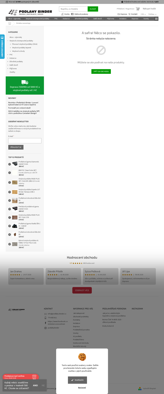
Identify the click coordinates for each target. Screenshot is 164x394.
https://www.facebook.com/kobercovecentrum (58, 322)
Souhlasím (79, 380)
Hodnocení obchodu (82, 257)
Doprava (124, 14)
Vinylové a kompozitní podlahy (21, 41)
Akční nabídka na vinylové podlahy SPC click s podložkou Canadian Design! (24, 112)
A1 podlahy (77, 336)
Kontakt (134, 14)
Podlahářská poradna (81, 330)
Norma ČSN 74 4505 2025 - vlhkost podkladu (112, 321)
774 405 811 (52, 317)
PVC (11, 54)
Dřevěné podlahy (16, 61)
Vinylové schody (18, 51)
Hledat (93, 9)
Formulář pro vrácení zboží (19, 108)
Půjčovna (13, 68)
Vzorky (67, 14)
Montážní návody (79, 346)
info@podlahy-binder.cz (57, 314)
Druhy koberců (108, 326)
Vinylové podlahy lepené (21, 47)
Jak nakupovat (78, 313)
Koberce (13, 58)
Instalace (76, 323)
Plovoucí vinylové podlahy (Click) (24, 44)
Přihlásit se (15, 147)
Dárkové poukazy (81, 14)
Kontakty (76, 320)
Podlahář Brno (78, 339)
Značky (12, 72)
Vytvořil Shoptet (149, 388)
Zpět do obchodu (101, 71)
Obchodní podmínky (81, 316)
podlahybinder (53, 328)
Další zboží (14, 65)
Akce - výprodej (16, 37)
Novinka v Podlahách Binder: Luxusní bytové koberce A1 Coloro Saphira (23, 103)
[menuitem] (14, 19)
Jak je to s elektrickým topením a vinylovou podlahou (114, 314)
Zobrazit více (82, 290)
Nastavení (82, 387)
